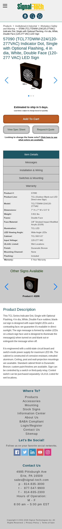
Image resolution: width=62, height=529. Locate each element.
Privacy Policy (32, 523)
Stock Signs (32, 409)
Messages (31, 162)
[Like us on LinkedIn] (32, 452)
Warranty (31, 185)
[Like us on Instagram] (47, 452)
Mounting (31, 405)
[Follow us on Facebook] (17, 452)
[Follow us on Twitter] (24, 452)
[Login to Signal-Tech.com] (25, 16)
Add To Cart (31, 119)
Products (31, 397)
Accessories (32, 401)
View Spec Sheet (16, 129)
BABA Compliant (31, 421)
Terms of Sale (48, 523)
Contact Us (31, 429)
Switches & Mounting (31, 178)
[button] (7, 80)
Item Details (31, 154)
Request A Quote (45, 129)
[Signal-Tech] (31, 6)
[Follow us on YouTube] (40, 452)
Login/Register (31, 425)
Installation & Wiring (31, 170)
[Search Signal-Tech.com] (32, 16)
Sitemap (32, 433)
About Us (31, 417)
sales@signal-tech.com (31, 479)
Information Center (31, 413)
